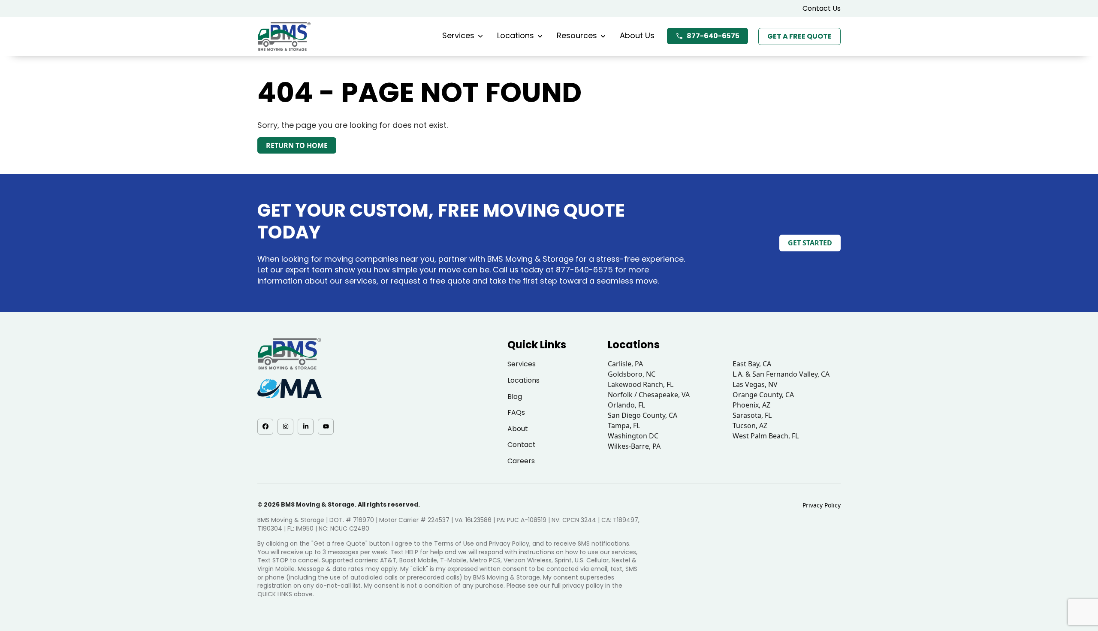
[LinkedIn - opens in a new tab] (305, 426)
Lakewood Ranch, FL (640, 384)
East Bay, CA (752, 363)
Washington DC (633, 436)
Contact (521, 445)
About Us (637, 35)
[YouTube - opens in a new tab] (325, 426)
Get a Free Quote (799, 36)
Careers (521, 461)
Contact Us (821, 8)
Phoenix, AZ (751, 405)
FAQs (516, 412)
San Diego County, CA (642, 415)
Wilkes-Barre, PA (634, 446)
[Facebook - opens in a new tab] (265, 426)
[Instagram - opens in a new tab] (285, 426)
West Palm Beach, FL (766, 436)
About (517, 429)
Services (458, 35)
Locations (515, 35)
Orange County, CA (763, 394)
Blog (514, 397)
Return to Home (297, 145)
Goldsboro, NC (631, 374)
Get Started (810, 243)
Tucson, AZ (750, 425)
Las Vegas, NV (755, 384)
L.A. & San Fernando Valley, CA (781, 374)
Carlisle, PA (625, 363)
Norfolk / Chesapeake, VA (649, 394)
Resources (577, 35)
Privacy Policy (821, 505)
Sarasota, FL (752, 415)
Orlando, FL (626, 405)
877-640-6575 (713, 36)
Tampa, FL (624, 425)
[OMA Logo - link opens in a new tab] (289, 388)
